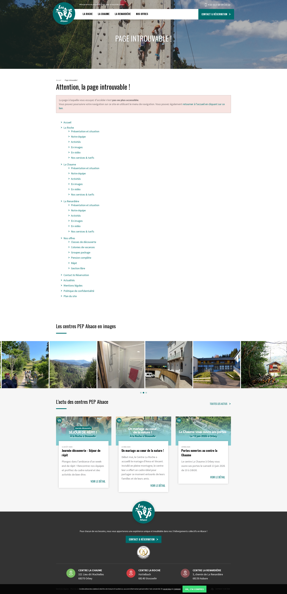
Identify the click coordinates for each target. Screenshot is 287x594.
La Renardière (123, 14)
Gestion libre (78, 268)
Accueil (67, 122)
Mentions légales (73, 285)
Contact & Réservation (214, 14)
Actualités (69, 280)
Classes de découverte (83, 242)
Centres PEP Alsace (64, 13)
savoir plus (167, 589)
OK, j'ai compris (194, 589)
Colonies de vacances (83, 247)
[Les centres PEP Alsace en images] (25, 364)
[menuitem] (87, 14)
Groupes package (80, 252)
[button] (140, 392)
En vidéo (76, 152)
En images (77, 147)
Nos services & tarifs (82, 157)
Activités (76, 142)
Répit (74, 263)
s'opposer (177, 589)
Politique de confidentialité (79, 291)
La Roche (88, 14)
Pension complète (81, 257)
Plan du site (70, 296)
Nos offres (142, 14)
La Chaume (104, 14)
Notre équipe (78, 136)
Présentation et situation (85, 131)
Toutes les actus (218, 404)
